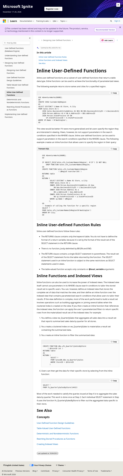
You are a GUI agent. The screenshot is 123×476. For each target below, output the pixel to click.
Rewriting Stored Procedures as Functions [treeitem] (18, 108)
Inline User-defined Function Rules (53, 57)
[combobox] (16, 43)
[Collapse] (30, 38)
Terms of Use (92, 471)
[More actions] (117, 40)
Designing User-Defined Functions (57, 40)
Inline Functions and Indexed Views (53, 60)
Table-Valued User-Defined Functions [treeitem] (17, 86)
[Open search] (111, 21)
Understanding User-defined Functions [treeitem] (16, 57)
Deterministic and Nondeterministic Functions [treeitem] (18, 101)
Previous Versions (22, 471)
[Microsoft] (4, 21)
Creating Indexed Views (47, 444)
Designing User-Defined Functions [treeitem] (16, 71)
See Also (42, 63)
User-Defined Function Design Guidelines (55, 423)
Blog (34, 471)
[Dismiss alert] (118, 5)
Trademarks (105, 471)
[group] (78, 110)
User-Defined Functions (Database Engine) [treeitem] (14, 49)
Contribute (45, 471)
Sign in (117, 21)
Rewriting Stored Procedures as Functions (56, 439)
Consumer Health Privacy (73, 471)
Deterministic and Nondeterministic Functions (58, 433)
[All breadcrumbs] (39, 40)
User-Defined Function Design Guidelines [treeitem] (16, 79)
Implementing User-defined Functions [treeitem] (16, 115)
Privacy (55, 471)
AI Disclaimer (7, 471)
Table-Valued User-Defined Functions (53, 428)
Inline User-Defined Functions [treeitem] (15, 93)
